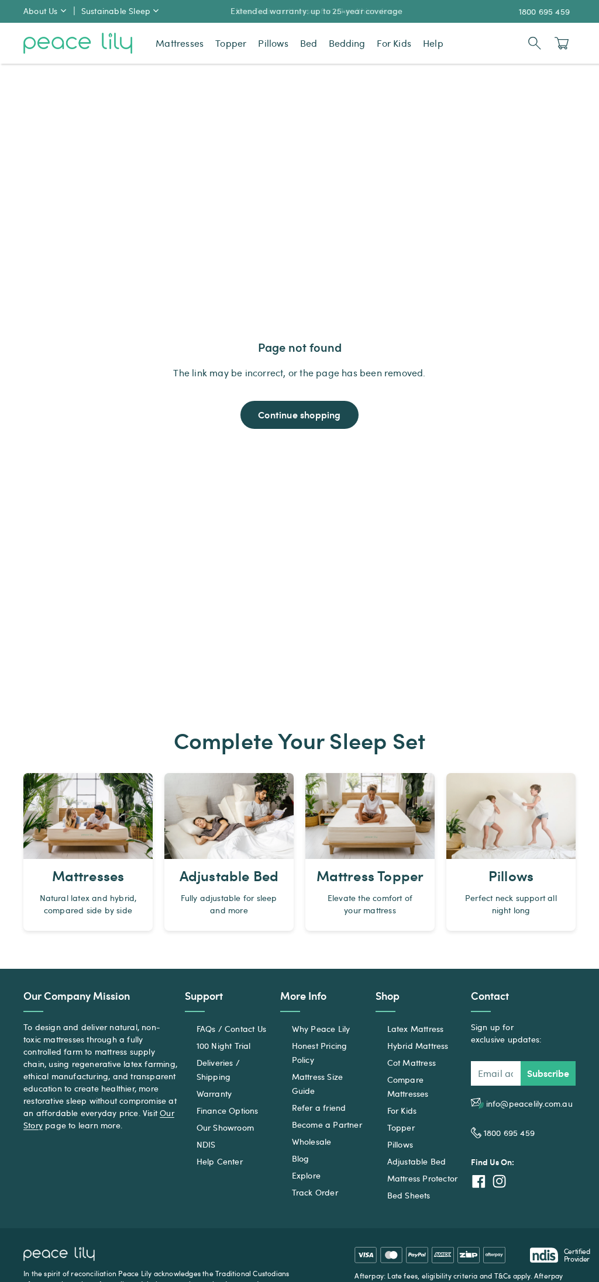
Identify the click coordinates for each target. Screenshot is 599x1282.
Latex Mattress (415, 1028)
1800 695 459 (544, 11)
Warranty (214, 1093)
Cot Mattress (411, 1062)
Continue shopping (299, 414)
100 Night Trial (224, 1045)
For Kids (402, 1110)
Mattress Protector (422, 1178)
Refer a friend (319, 1107)
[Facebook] (479, 1181)
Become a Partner (327, 1124)
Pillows (400, 1144)
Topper (401, 1127)
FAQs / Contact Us (231, 1028)
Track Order (315, 1192)
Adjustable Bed (416, 1161)
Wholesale (312, 1141)
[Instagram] (499, 1181)
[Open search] (535, 43)
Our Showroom (225, 1127)
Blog (300, 1158)
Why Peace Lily (321, 1028)
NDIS (206, 1144)
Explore (306, 1175)
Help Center (220, 1161)
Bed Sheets (409, 1195)
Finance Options (228, 1110)
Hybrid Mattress (418, 1045)
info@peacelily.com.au (529, 1103)
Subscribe (548, 1073)
